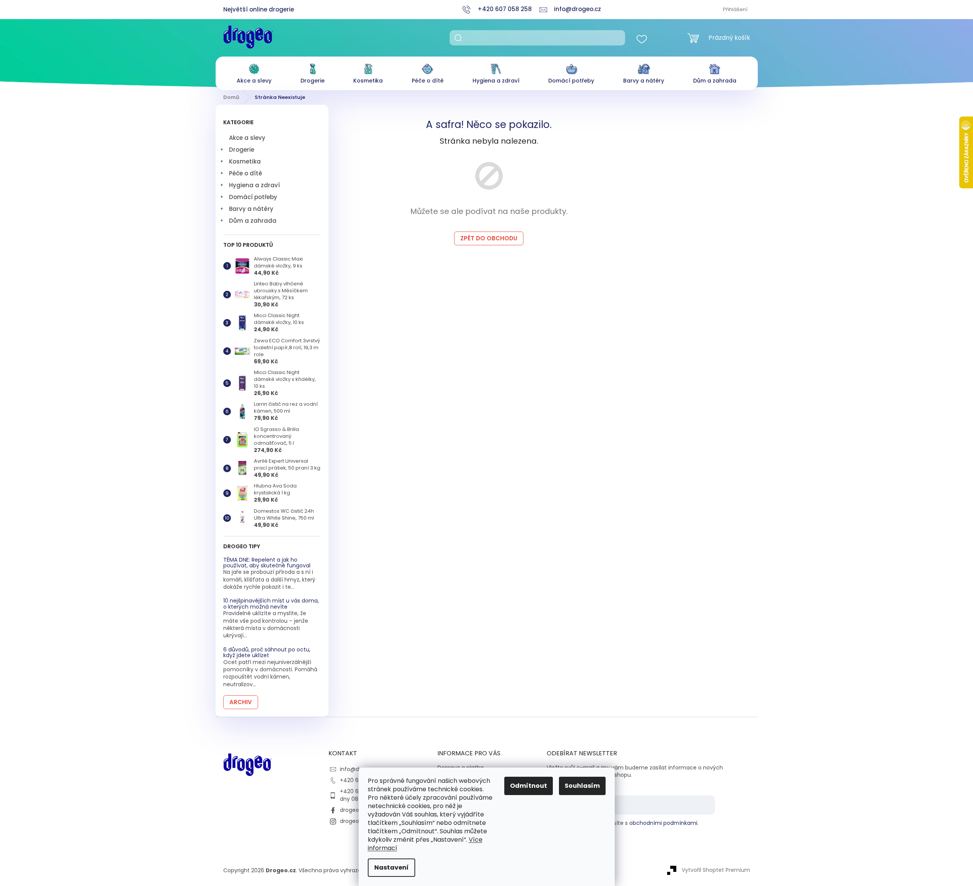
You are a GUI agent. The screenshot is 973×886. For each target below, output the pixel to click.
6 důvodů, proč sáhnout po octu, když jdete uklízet (266, 653)
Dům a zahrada (252, 221)
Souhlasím (582, 785)
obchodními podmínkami (663, 823)
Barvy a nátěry (251, 209)
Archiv (240, 702)
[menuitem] (254, 72)
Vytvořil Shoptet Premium (716, 870)
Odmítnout (528, 785)
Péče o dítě (245, 173)
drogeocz (352, 810)
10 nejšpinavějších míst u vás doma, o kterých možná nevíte (271, 604)
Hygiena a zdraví (254, 185)
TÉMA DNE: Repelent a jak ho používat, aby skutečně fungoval (266, 563)
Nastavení (391, 867)
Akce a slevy (247, 138)
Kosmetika (245, 161)
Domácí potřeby (253, 197)
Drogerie (241, 150)
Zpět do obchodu (488, 238)
